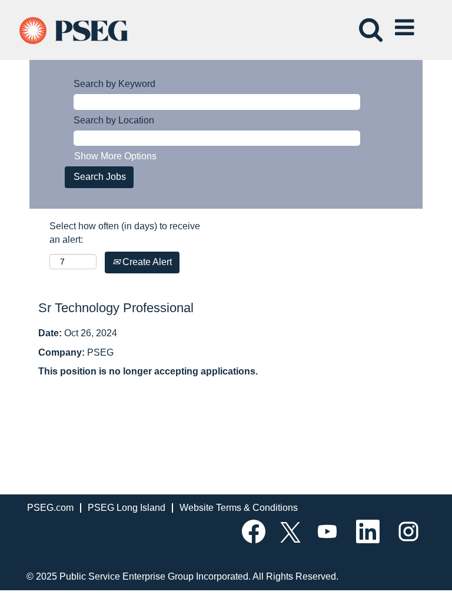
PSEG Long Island (126, 508)
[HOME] (84, 29)
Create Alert (146, 262)
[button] (406, 23)
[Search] (368, 23)
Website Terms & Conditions (239, 508)
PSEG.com (50, 508)
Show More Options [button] (115, 156)
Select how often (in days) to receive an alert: (124, 233)
